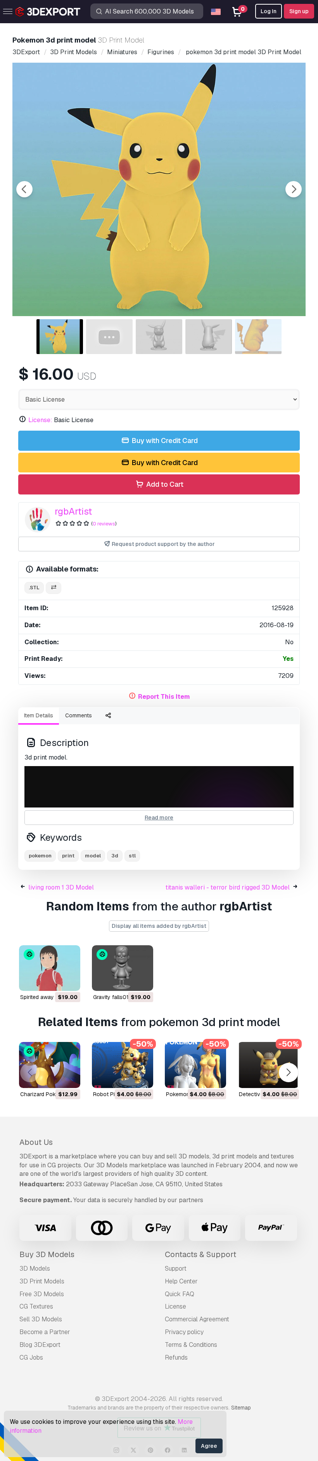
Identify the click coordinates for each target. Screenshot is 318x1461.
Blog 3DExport (39, 1345)
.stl (34, 587)
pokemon (40, 855)
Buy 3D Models (46, 1254)
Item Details (38, 715)
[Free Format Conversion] (53, 588)
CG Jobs (31, 1357)
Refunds (176, 1357)
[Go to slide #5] (258, 336)
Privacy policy (184, 1332)
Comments (78, 715)
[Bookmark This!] (69, 980)
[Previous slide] (24, 189)
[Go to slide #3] (159, 336)
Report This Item (164, 697)
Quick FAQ (179, 1294)
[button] (288, 1072)
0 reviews (104, 523)
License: (40, 420)
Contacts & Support (200, 1254)
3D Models (34, 1268)
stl (132, 855)
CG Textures (36, 1306)
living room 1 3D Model (61, 887)
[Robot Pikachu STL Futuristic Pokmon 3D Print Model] (122, 1065)
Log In (269, 11)
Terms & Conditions (191, 1345)
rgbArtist (73, 511)
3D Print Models (41, 1281)
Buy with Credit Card (164, 440)
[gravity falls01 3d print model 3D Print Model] (122, 968)
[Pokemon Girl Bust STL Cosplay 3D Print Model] (195, 1065)
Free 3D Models (41, 1294)
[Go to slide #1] (59, 336)
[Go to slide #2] (109, 336)
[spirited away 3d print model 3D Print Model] (49, 968)
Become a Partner (44, 1332)
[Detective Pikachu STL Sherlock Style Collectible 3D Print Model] (268, 1065)
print (68, 855)
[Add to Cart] (53, 980)
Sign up (299, 11)
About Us (36, 1142)
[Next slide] (293, 189)
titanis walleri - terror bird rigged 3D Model (228, 887)
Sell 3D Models (40, 1319)
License (175, 1306)
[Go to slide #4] (208, 336)
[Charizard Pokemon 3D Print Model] (49, 1065)
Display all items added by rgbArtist (159, 925)
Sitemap (241, 1407)
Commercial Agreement (197, 1319)
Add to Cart (164, 484)
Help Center (181, 1281)
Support (176, 1268)
